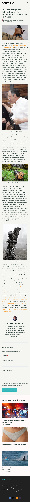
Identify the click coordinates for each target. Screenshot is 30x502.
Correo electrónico (8, 360)
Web (4, 365)
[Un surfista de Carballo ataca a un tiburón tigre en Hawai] (15, 458)
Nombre (5, 355)
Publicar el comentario (9, 390)
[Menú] (27, 2)
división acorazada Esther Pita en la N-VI (14, 303)
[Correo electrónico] (20, 498)
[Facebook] (10, 498)
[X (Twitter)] (13, 498)
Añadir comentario (8, 370)
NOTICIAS (4, 21)
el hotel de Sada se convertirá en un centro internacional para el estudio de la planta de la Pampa (15, 299)
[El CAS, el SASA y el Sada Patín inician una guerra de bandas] (15, 410)
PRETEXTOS (9, 21)
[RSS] (17, 498)
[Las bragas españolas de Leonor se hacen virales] (15, 434)
